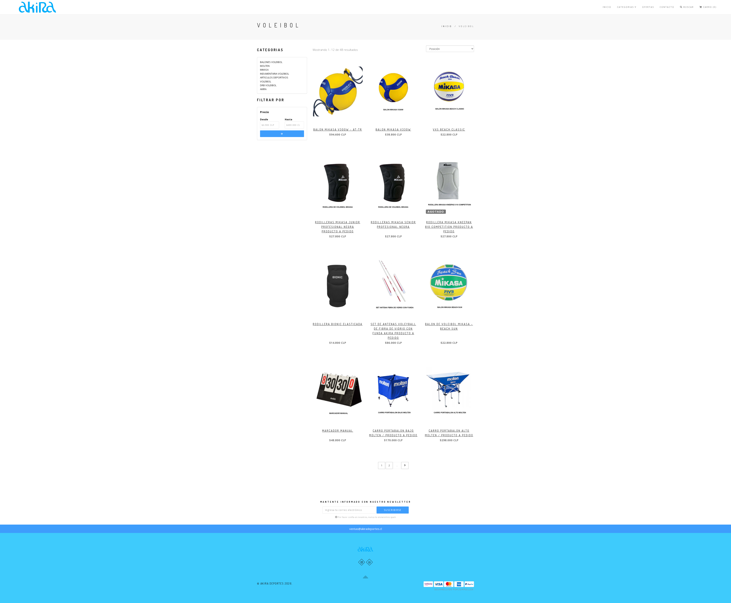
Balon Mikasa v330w (393, 129)
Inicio (446, 26)
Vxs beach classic (449, 129)
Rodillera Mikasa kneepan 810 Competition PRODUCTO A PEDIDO (449, 226)
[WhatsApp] (369, 562)
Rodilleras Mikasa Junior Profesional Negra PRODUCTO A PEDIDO (337, 226)
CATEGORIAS (626, 7)
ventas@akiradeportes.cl (365, 529)
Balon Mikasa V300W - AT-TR (337, 129)
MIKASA (264, 69)
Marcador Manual (337, 430)
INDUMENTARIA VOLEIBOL (274, 73)
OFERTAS (648, 7)
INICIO (607, 7)
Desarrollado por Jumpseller (453, 589)
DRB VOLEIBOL (268, 85)
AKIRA (263, 89)
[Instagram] (361, 562)
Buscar (688, 7)
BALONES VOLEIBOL (271, 62)
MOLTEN (265, 66)
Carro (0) (709, 7)
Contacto (667, 7)
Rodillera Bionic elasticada (337, 324)
